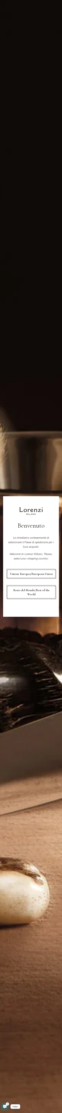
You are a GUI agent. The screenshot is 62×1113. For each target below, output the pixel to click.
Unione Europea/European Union (31, 574)
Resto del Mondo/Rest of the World (31, 592)
